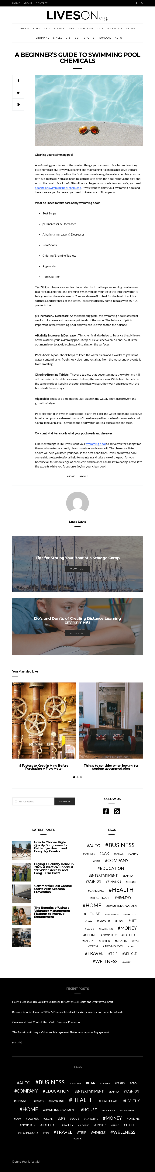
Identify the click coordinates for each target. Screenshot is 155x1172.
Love (36, 28)
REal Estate (130, 935)
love (90, 928)
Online (90, 935)
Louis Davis (77, 522)
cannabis (89, 854)
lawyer (104, 921)
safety (89, 940)
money (128, 928)
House (93, 913)
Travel (25, 28)
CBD (97, 861)
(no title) (17, 1042)
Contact (42, 3)
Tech (77, 37)
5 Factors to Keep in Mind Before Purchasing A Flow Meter (43, 767)
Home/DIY (104, 37)
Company (118, 860)
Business (121, 845)
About (27, 3)
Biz (68, 37)
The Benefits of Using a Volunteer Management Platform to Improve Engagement (52, 912)
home (71, 476)
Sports (89, 37)
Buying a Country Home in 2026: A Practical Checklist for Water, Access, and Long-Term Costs (54, 868)
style (136, 940)
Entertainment (55, 28)
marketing (106, 929)
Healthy (124, 898)
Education (114, 28)
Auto (118, 37)
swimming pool (96, 443)
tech (94, 946)
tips (131, 946)
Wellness (106, 961)
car (105, 853)
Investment (131, 914)
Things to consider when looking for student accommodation (111, 767)
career (119, 853)
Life (133, 921)
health (122, 889)
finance (114, 881)
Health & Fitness (81, 28)
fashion (94, 881)
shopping (105, 941)
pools (84, 476)
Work (127, 962)
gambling (97, 890)
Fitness (131, 882)
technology (114, 946)
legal (120, 921)
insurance (112, 914)
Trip (113, 954)
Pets (100, 28)
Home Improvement (123, 906)
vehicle (130, 954)
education (112, 868)
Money (131, 28)
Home (16, 3)
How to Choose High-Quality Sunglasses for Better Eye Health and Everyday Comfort (51, 846)
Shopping (43, 37)
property (109, 935)
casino (134, 853)
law (89, 921)
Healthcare (101, 897)
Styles (57, 37)
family (128, 875)
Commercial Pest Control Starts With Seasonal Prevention (53, 889)
